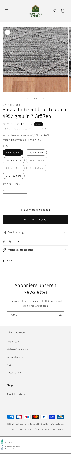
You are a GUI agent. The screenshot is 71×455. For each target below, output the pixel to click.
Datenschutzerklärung (22, 429)
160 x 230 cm (13, 160)
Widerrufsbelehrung (18, 349)
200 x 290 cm (39, 161)
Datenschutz (14, 372)
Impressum (13, 341)
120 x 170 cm (35, 152)
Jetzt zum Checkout (36, 219)
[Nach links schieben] (28, 98)
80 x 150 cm (13, 152)
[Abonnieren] (60, 315)
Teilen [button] (9, 260)
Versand (17, 129)
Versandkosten (15, 357)
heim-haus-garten (21, 424)
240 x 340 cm (13, 168)
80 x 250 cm (37, 168)
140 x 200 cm (13, 175)
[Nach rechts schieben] (43, 98)
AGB (9, 364)
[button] (7, 11)
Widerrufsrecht (58, 424)
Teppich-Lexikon (16, 394)
